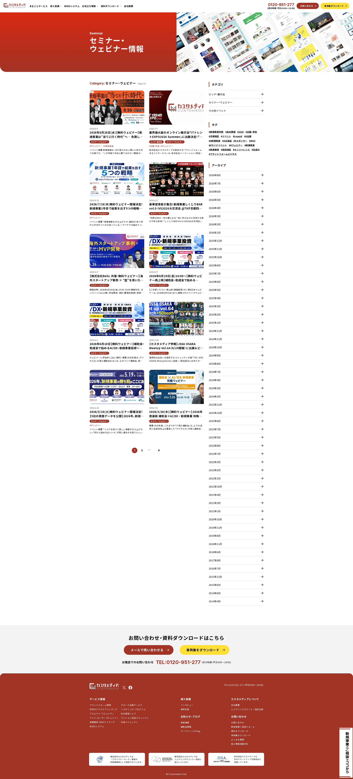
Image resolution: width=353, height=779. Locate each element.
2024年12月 (215, 331)
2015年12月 (215, 576)
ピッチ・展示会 (217, 94)
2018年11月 (215, 544)
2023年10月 (215, 413)
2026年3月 (215, 216)
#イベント (226, 136)
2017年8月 (215, 560)
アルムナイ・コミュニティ (102, 713)
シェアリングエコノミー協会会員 (247, 709)
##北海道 (227, 140)
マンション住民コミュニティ (135, 717)
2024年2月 (215, 396)
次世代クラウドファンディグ (103, 709)
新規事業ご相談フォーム (243, 726)
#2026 (240, 131)
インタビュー (187, 705)
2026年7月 (215, 183)
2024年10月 (215, 347)
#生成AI (256, 149)
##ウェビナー (236, 145)
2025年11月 (215, 249)
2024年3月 (215, 388)
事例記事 (185, 709)
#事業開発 (214, 149)
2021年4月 (215, 495)
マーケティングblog (190, 731)
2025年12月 (215, 240)
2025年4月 (215, 298)
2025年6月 (215, 281)
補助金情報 (186, 726)
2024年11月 (215, 339)
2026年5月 (215, 199)
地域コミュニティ (129, 722)
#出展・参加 (251, 131)
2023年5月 (215, 437)
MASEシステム (72, 6)
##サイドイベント (218, 145)
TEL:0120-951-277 (178, 662)
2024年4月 (215, 380)
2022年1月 (215, 478)
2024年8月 (215, 363)
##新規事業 (214, 140)
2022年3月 (215, 462)
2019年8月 (215, 535)
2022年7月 (215, 453)
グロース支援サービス (132, 705)
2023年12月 (215, 404)
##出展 (247, 136)
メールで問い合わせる (147, 650)
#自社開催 (230, 131)
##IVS (252, 140)
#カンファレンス (241, 149)
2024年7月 (215, 372)
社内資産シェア (128, 713)
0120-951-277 (281, 5)
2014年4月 (215, 601)
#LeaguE (237, 136)
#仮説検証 (226, 149)
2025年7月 (215, 273)
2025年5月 (215, 290)
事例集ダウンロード (240, 735)
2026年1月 (215, 232)
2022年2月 (215, 470)
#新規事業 (249, 145)
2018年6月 (215, 552)
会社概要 (128, 6)
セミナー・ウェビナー (220, 102)
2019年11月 (215, 527)
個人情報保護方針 (239, 743)
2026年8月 (215, 175)
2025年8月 (215, 265)
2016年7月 (215, 568)
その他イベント (217, 110)
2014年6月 (215, 593)
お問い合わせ (237, 722)
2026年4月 (215, 208)
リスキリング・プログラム (133, 709)
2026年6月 (215, 191)
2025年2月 (215, 314)
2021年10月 (215, 486)
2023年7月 (215, 429)
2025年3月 (215, 306)
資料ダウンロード (239, 731)
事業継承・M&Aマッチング (102, 722)
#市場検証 (214, 136)
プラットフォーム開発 (100, 705)
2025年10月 (215, 257)
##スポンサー (240, 140)
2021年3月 (215, 503)
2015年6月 (215, 585)
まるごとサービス (38, 6)
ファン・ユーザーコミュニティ (104, 717)
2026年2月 (215, 224)
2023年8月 (215, 421)
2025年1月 (215, 322)
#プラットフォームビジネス (223, 154)
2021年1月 (215, 511)
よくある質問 (237, 739)
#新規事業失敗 (216, 131)
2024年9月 (215, 355)
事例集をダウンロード (202, 650)
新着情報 (185, 722)
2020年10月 (215, 519)
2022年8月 (215, 445)
